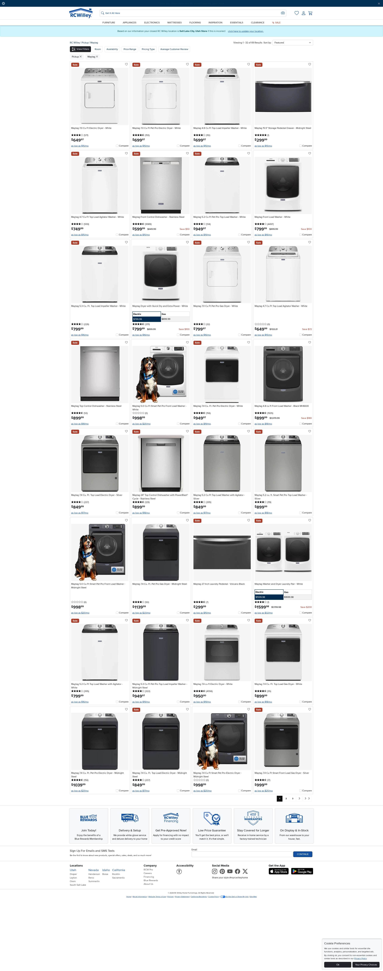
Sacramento (118, 877)
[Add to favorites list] (126, 64)
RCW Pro (148, 869)
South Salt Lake (78, 884)
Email (194, 849)
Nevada (93, 870)
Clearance (257, 22)
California (118, 870)
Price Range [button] (130, 49)
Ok (337, 964)
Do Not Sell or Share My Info (237, 897)
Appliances (129, 22)
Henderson (94, 874)
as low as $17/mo (79, 512)
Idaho (106, 870)
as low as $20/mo (141, 423)
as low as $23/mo (141, 612)
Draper (73, 874)
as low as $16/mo (263, 234)
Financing (149, 876)
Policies (170, 897)
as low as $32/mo (264, 612)
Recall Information (140, 897)
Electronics (152, 22)
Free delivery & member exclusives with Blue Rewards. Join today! (191, 3)
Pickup (85, 42)
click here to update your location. (246, 31)
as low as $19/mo (202, 234)
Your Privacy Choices (366, 964)
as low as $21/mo (80, 790)
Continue (303, 854)
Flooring (195, 22)
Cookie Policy (213, 897)
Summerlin (94, 881)
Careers (148, 873)
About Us (148, 884)
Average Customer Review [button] (174, 49)
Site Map (253, 897)
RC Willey (75, 42)
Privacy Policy (360, 958)
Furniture (108, 22)
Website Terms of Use (157, 897)
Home (128, 897)
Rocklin (116, 874)
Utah (73, 870)
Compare (124, 145)
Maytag (94, 42)
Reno (91, 877)
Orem (73, 881)
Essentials (236, 22)
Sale (278, 22)
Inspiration (215, 22)
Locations (76, 865)
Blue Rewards (151, 880)
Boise (105, 874)
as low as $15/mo (80, 145)
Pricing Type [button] (148, 49)
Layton (73, 877)
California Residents (199, 897)
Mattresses (174, 22)
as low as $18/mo (80, 423)
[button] (36, 3)
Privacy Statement (182, 897)
